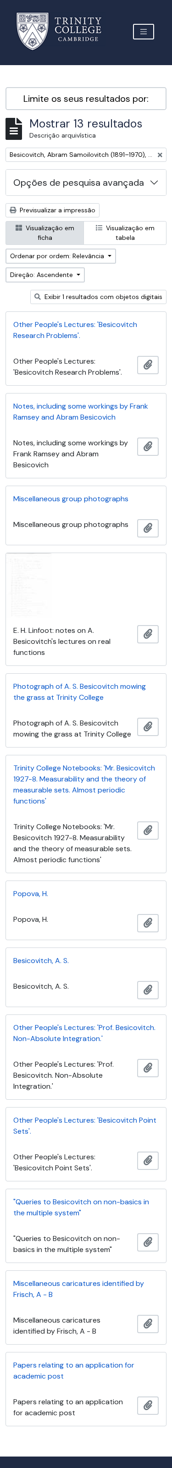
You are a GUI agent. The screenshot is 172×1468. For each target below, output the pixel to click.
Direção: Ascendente (42, 275)
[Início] (64, 31)
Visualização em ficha (49, 233)
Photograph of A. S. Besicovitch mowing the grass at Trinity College (79, 691)
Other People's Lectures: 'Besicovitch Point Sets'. (84, 1125)
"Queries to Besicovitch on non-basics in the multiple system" (81, 1207)
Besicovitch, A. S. (41, 960)
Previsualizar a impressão (56, 210)
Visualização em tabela (129, 233)
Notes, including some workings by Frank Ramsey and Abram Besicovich (80, 411)
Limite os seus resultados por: (86, 99)
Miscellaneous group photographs (70, 499)
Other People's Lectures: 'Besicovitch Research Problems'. (75, 330)
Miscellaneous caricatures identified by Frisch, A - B (78, 1289)
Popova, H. (30, 893)
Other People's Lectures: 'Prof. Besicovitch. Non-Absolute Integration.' (84, 1033)
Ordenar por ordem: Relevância (58, 256)
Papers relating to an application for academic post (73, 1370)
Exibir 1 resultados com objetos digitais (102, 297)
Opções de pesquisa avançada (78, 182)
